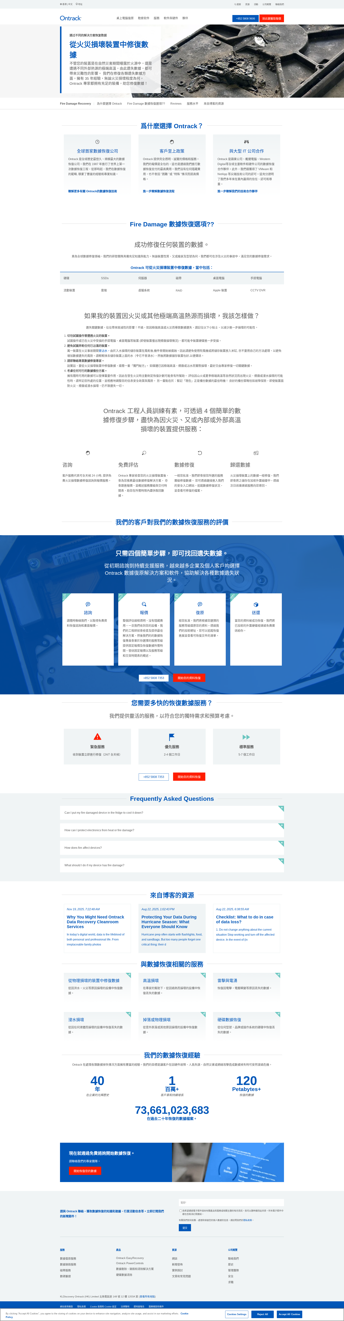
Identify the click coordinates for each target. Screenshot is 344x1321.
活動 (256, 4)
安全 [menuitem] (230, 1276)
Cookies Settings (236, 1314)
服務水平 (192, 103)
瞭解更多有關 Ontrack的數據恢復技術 (92, 191)
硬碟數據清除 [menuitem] (124, 1274)
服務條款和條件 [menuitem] (156, 1306)
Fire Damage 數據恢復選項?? (146, 103)
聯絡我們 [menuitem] (233, 1258)
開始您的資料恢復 (189, 678)
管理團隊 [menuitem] (233, 1270)
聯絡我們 (279, 4)
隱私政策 (247, 1220)
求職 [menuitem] (230, 1282)
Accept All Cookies (289, 1314)
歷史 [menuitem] (230, 1264)
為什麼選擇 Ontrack (109, 103)
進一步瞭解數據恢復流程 (159, 191)
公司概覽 (266, 4)
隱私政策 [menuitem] (81, 1306)
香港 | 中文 (67, 4)
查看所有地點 (147, 1296)
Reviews (175, 103)
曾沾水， (104, 350)
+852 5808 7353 (153, 678)
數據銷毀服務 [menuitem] (68, 1264)
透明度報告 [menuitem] (139, 1306)
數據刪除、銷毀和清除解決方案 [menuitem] (135, 1268)
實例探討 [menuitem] (177, 1270)
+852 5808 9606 (245, 18)
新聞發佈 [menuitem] (177, 1264)
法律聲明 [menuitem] (125, 1306)
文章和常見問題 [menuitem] (181, 1276)
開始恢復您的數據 (85, 1171)
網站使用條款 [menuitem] (66, 1306)
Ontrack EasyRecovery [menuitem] (130, 1257)
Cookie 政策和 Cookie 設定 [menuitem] (103, 1306)
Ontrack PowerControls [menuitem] (130, 1263)
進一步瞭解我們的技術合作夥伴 (238, 191)
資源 (247, 4)
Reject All (262, 1314)
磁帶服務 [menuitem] (65, 1270)
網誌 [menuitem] (174, 1258)
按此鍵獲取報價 (271, 18)
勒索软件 (143, 18)
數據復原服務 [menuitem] (68, 1258)
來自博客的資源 (214, 103)
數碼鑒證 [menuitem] (65, 1276)
